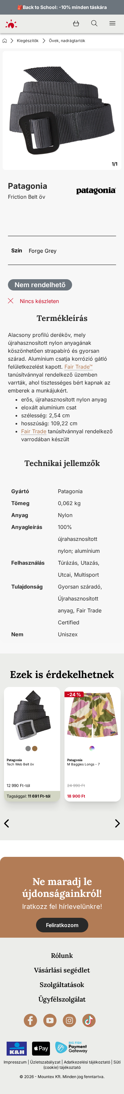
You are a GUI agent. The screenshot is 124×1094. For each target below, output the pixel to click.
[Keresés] (94, 24)
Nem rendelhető (40, 285)
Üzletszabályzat (45, 1062)
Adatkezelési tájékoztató (87, 1062)
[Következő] (117, 822)
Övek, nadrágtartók (67, 40)
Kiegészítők (28, 40)
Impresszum (15, 1062)
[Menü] (112, 24)
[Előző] (6, 822)
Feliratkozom (62, 925)
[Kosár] (76, 24)
